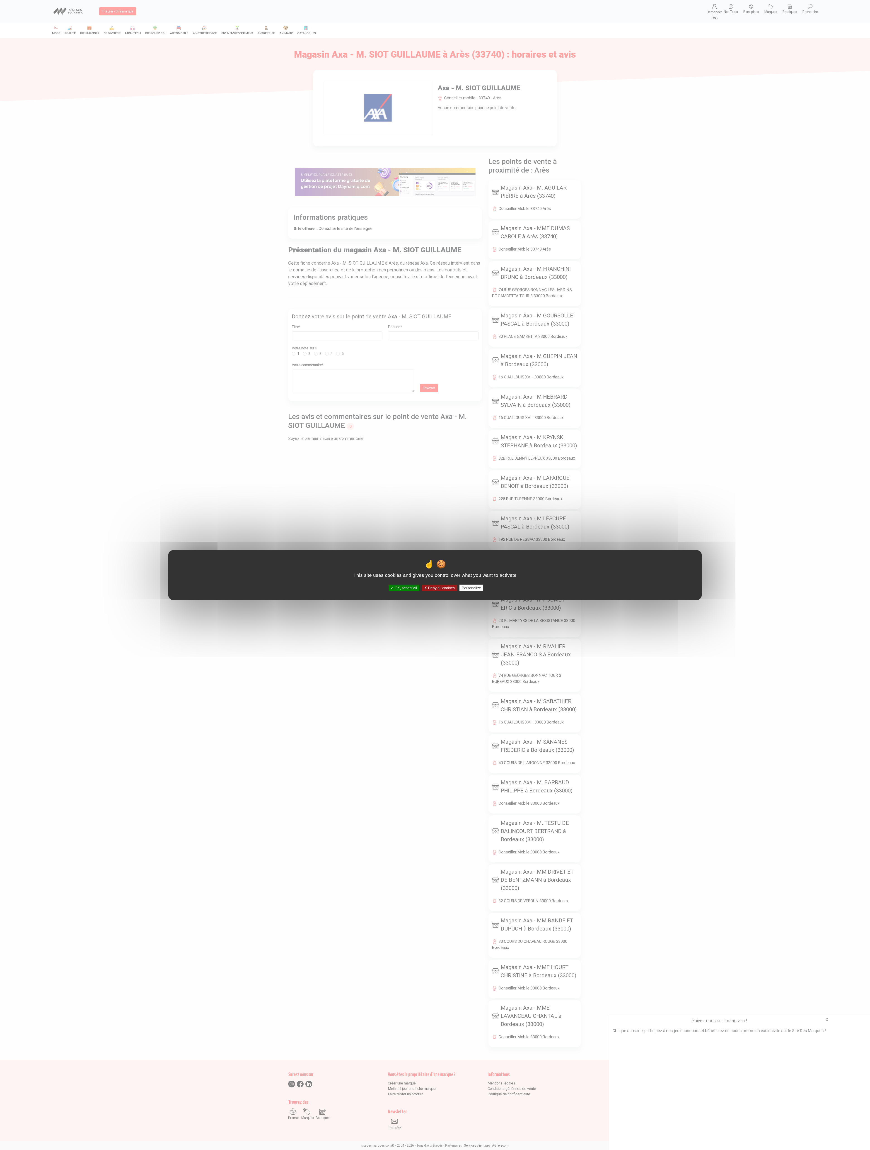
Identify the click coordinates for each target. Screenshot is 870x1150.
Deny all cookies (441, 588)
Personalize (471, 588)
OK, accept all (405, 588)
